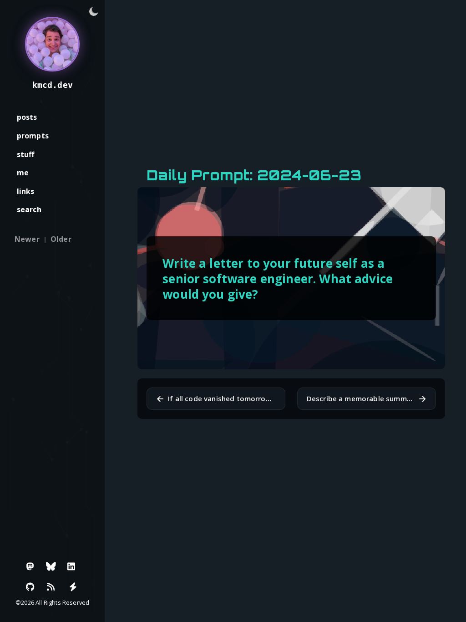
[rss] (51, 587)
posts (27, 117)
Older (61, 239)
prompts (33, 136)
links (26, 191)
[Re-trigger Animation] (73, 587)
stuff (26, 154)
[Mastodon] (30, 566)
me (23, 173)
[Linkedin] (71, 566)
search (29, 209)
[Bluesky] (51, 566)
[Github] (30, 587)
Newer (27, 239)
